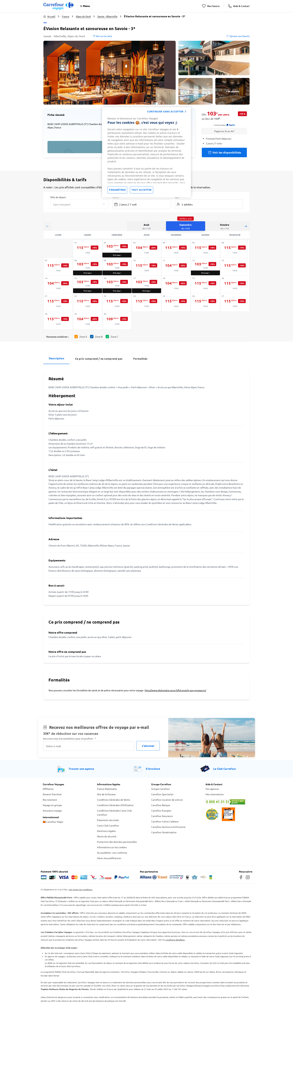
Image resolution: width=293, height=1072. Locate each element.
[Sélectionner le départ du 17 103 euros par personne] (146, 284)
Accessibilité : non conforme (112, 852)
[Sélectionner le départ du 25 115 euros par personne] (176, 302)
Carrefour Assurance (162, 815)
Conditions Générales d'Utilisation (115, 805)
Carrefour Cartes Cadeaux (165, 821)
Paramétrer (117, 189)
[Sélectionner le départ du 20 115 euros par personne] (234, 284)
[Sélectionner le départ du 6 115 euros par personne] (234, 249)
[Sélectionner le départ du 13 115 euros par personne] (234, 267)
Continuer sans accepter (165, 111)
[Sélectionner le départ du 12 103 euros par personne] (205, 266)
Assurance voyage (52, 810)
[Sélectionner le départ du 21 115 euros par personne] (58, 302)
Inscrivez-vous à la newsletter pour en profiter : (69, 738)
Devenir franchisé (52, 794)
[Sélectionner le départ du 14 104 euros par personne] (58, 284)
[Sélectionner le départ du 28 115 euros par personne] (58, 320)
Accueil (51, 16)
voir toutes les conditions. (81, 889)
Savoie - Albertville (107, 16)
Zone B (99, 336)
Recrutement (50, 799)
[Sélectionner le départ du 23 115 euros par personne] (117, 302)
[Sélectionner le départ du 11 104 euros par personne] (176, 267)
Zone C (114, 336)
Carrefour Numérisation (164, 832)
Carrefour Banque (160, 805)
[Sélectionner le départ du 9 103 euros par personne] (117, 266)
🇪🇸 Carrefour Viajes (53, 821)
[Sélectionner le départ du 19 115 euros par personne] (205, 284)
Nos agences (212, 788)
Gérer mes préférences (109, 858)
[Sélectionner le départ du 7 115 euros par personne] (58, 267)
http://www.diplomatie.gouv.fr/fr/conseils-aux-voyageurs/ (175, 690)
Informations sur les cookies (112, 847)
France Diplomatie (107, 788)
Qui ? (177, 197)
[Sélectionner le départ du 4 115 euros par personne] (176, 249)
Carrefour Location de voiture (167, 799)
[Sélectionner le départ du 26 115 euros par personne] (205, 302)
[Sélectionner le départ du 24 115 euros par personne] (146, 302)
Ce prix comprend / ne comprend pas (98, 358)
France (65, 16)
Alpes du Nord (83, 16)
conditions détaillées (175, 939)
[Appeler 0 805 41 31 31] (228, 802)
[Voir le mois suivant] (245, 226)
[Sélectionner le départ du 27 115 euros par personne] (234, 302)
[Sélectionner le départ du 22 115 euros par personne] (87, 302)
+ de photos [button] (232, 91)
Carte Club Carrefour (108, 825)
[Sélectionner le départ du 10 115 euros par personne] (146, 267)
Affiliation (48, 788)
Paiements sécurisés (108, 820)
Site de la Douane (106, 794)
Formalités (140, 358)
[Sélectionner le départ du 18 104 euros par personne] (176, 284)
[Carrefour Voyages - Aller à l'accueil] (58, 6)
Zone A (83, 336)
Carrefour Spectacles (162, 794)
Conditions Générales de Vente (113, 799)
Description (56, 358)
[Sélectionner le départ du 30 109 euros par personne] (117, 320)
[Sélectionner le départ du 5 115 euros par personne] (205, 249)
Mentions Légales (106, 830)
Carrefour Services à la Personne (168, 826)
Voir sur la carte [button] (103, 36)
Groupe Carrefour (160, 788)
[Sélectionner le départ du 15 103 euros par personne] (87, 284)
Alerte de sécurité (106, 836)
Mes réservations (215, 794)
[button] (109, 73)
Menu (86, 6)
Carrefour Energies (161, 810)
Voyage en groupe (52, 805)
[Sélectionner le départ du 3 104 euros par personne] (146, 249)
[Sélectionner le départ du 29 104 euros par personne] (87, 320)
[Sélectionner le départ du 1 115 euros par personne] (87, 249)
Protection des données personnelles (117, 841)
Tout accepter (141, 189)
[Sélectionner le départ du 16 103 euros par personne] (117, 284)
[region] (146, 152)
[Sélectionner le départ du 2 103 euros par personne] (117, 248)
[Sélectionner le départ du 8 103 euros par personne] (87, 266)
